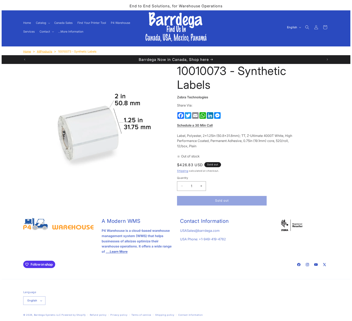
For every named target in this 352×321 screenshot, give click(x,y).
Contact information (190, 314)
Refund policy (98, 314)
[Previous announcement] (24, 59)
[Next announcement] (327, 59)
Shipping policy (164, 314)
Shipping (182, 170)
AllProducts (44, 51)
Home (27, 51)
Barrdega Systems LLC (47, 314)
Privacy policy (118, 314)
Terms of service (141, 314)
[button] (42, 23)
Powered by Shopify (74, 314)
